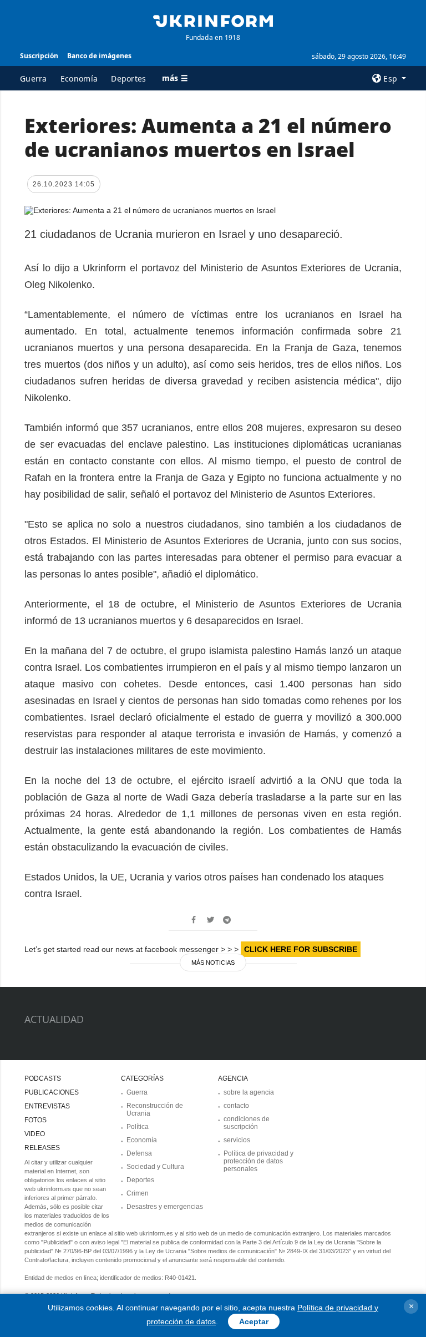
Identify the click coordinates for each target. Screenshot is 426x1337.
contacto (236, 1106)
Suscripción (39, 55)
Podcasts (42, 1078)
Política (137, 1127)
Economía (79, 78)
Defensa (139, 1153)
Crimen (137, 1193)
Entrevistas (47, 1106)
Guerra (33, 78)
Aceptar (253, 1321)
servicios (237, 1140)
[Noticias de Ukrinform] (213, 20)
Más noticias (213, 962)
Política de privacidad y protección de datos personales (258, 1161)
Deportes (128, 78)
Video (34, 1134)
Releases (42, 1148)
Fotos (35, 1120)
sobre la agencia (249, 1092)
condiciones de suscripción (247, 1123)
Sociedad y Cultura (155, 1167)
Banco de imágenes (99, 55)
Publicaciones (51, 1092)
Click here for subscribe (300, 949)
